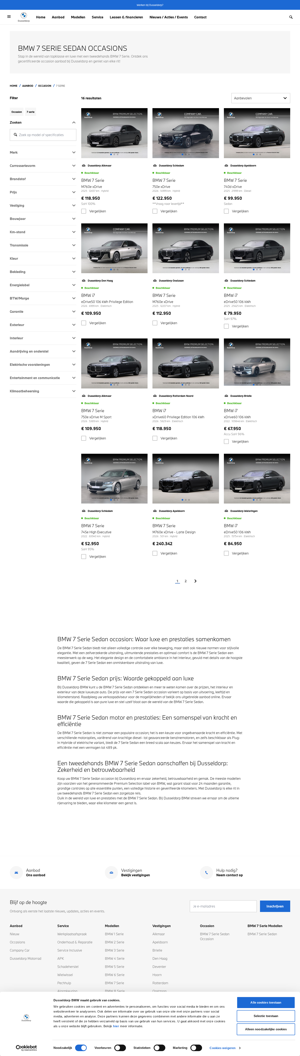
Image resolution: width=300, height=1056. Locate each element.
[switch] (120, 1048)
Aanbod (58, 17)
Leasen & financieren (126, 17)
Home (40, 17)
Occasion (44, 85)
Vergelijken (97, 211)
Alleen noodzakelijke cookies (266, 1029)
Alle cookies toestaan (265, 1002)
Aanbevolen (243, 98)
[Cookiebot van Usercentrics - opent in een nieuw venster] (26, 1048)
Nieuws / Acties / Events (169, 17)
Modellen (78, 17)
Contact (200, 17)
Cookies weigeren (223, 1048)
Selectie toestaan (266, 1016)
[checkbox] (83, 211)
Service (97, 17)
